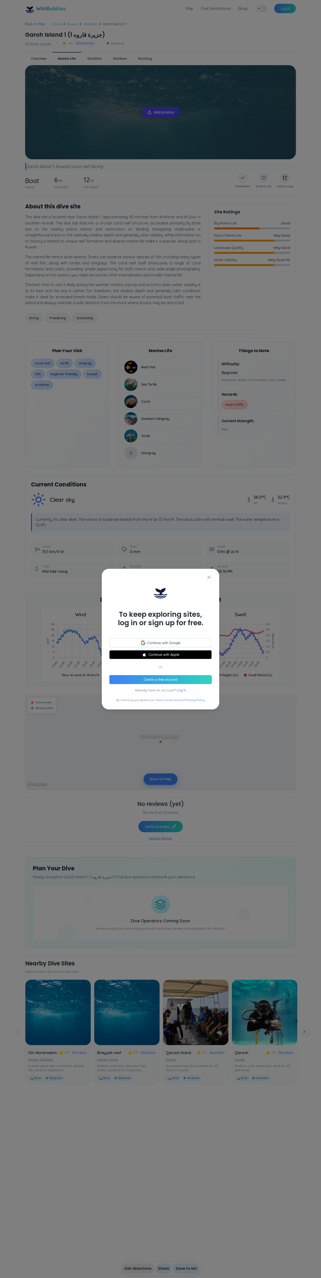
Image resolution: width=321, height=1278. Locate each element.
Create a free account (160, 679)
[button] (160, 639)
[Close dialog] (209, 577)
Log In (181, 690)
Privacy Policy (195, 700)
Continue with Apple (164, 655)
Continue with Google (163, 643)
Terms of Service (167, 700)
